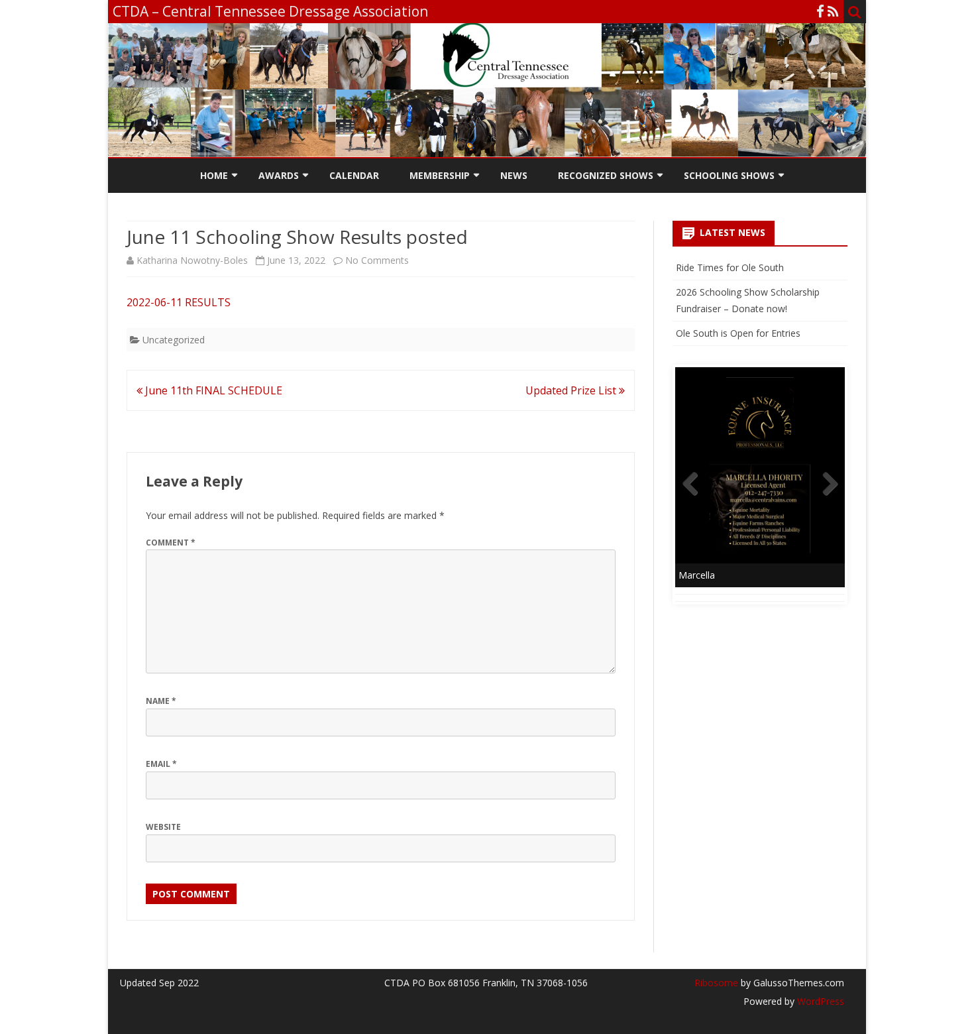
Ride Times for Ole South (730, 267)
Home (214, 175)
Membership (439, 175)
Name (161, 701)
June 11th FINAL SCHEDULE (212, 390)
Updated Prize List (572, 390)
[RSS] (833, 11)
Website (163, 827)
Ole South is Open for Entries (738, 333)
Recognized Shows (605, 175)
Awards (278, 175)
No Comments (377, 260)
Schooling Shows (729, 175)
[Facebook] (820, 11)
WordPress (819, 1001)
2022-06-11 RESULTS (179, 302)
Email (161, 764)
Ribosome (716, 982)
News (513, 175)
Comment (170, 542)
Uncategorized (173, 339)
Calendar (354, 175)
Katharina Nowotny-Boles (192, 260)
